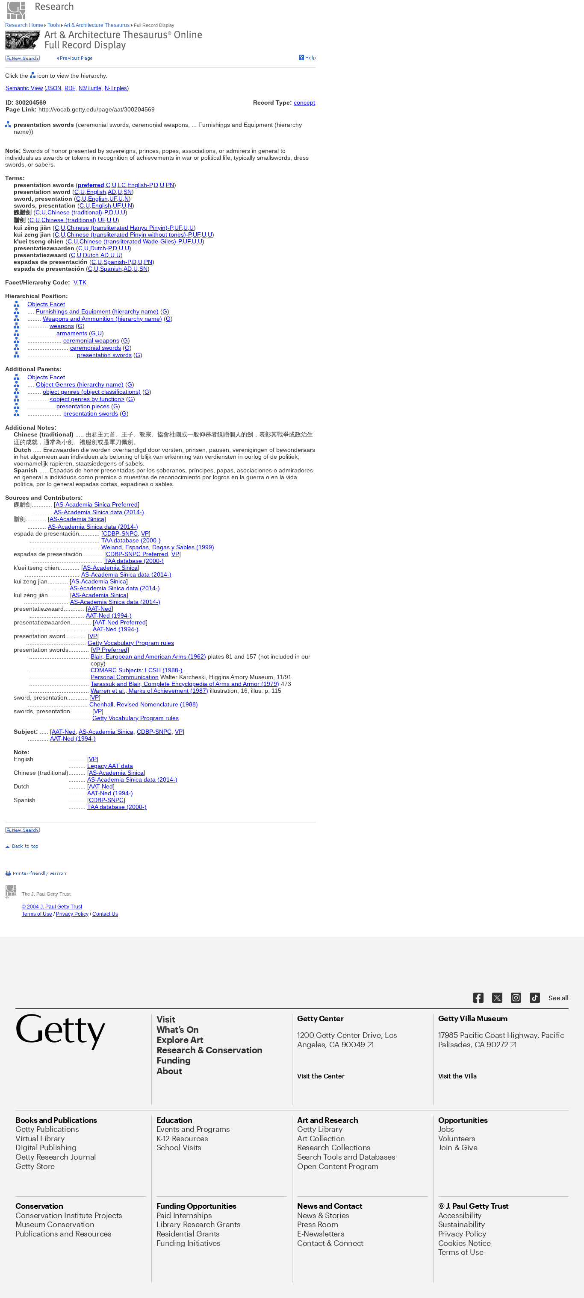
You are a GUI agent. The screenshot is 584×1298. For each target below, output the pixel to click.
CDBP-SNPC (120, 533)
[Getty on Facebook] (478, 998)
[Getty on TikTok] (535, 998)
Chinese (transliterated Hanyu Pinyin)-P (120, 227)
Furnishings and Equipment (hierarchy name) (97, 311)
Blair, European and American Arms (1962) (148, 656)
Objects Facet (46, 304)
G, (94, 333)
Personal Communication (125, 677)
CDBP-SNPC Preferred (137, 554)
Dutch (91, 255)
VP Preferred (109, 649)
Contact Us (105, 914)
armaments (71, 333)
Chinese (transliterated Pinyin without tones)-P (129, 234)
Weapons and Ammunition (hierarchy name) (102, 318)
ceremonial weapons (91, 340)
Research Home (24, 25)
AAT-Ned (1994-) (109, 615)
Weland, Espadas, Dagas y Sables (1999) (157, 547)
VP (145, 533)
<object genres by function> (87, 399)
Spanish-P (116, 261)
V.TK (80, 282)
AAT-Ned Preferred (120, 622)
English (96, 191)
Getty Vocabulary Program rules (131, 642)
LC (122, 185)
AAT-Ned (100, 608)
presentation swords (104, 355)
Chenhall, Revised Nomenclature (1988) (143, 704)
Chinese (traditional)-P (77, 212)
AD (112, 191)
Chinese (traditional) (68, 220)
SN (128, 191)
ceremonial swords (95, 347)
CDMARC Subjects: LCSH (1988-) (137, 670)
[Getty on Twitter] (497, 998)
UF (113, 198)
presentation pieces (82, 406)
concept (304, 102)
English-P (139, 185)
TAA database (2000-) (131, 540)
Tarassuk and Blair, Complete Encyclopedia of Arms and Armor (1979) (185, 683)
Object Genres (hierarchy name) (80, 384)
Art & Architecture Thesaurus (97, 25)
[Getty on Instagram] (516, 998)
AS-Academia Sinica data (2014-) (99, 512)
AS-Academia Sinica (77, 519)
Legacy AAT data (110, 765)
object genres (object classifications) (92, 391)
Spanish (111, 268)
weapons (62, 325)
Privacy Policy (72, 914)
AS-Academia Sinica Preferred (97, 504)
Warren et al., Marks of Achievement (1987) (149, 690)
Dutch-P (100, 248)
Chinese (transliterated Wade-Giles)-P (130, 241)
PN (170, 185)
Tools (53, 25)
